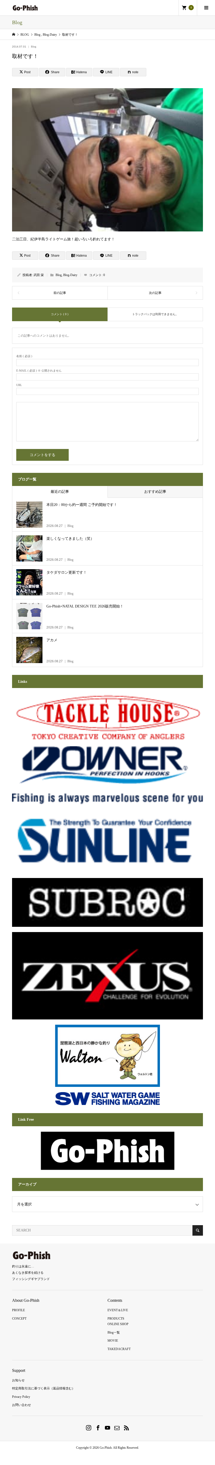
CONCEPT (19, 1318)
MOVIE (113, 1340)
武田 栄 (39, 275)
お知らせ (18, 1380)
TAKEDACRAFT (119, 1349)
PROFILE (18, 1310)
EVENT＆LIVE (118, 1310)
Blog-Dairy (70, 275)
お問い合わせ (21, 1405)
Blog (33, 46)
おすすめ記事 (155, 492)
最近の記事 (60, 492)
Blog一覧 (114, 1332)
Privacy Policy (21, 1397)
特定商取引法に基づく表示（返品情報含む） (43, 1388)
